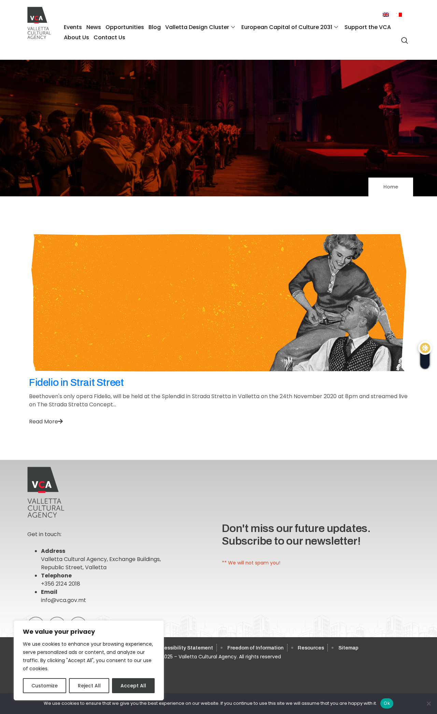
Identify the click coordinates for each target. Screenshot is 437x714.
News (93, 27)
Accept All (133, 685)
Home (390, 186)
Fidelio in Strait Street (76, 382)
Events (73, 27)
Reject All (89, 685)
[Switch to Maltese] (398, 14)
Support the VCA (367, 27)
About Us (76, 37)
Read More (43, 421)
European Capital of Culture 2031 (286, 27)
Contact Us (109, 37)
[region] (89, 660)
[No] (428, 703)
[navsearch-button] (403, 37)
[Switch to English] (385, 14)
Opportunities (124, 27)
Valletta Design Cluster (197, 27)
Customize (44, 685)
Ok (387, 703)
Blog (155, 27)
